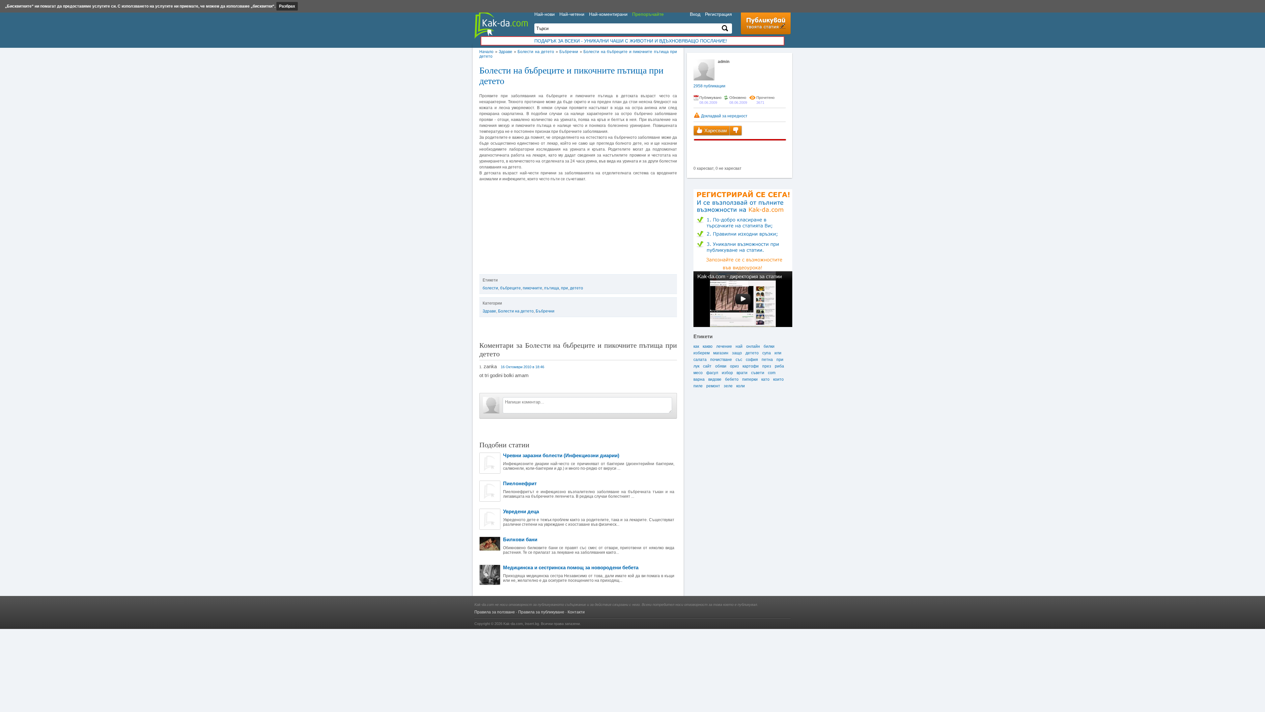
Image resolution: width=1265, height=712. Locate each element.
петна (767, 359)
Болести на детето (536, 51)
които (778, 379)
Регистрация (718, 14)
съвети (757, 373)
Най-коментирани (608, 14)
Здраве (505, 51)
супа (766, 353)
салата (700, 359)
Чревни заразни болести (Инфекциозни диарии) (561, 455)
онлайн (753, 346)
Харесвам (715, 130)
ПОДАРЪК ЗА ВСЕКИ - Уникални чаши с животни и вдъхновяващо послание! (630, 41)
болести (490, 288)
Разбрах (287, 6)
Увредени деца (521, 511)
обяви (720, 366)
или (777, 353)
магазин (720, 353)
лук (696, 366)
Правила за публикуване (541, 612)
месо (698, 373)
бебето (732, 379)
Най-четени (571, 14)
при (564, 288)
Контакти (576, 612)
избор (727, 373)
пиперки (750, 379)
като (765, 379)
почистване (721, 359)
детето (576, 288)
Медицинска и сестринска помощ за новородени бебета (570, 567)
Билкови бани (520, 539)
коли (740, 386)
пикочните (532, 288)
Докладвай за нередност (723, 116)
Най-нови (544, 14)
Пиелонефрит (520, 483)
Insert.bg (532, 624)
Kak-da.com (513, 624)
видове (714, 379)
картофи (751, 366)
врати (742, 373)
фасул (712, 373)
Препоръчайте (648, 14)
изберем (701, 353)
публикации (709, 86)
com (771, 373)
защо (737, 353)
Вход (695, 14)
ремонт (713, 386)
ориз (734, 366)
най (739, 346)
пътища (551, 288)
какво (708, 346)
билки (769, 346)
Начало (486, 51)
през (766, 366)
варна (699, 379)
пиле (698, 386)
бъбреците (510, 288)
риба (779, 366)
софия (752, 359)
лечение (724, 346)
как (696, 346)
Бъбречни (568, 51)
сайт (707, 366)
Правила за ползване (494, 612)
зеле (728, 386)
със (739, 359)
